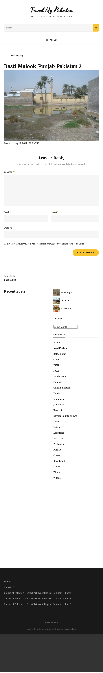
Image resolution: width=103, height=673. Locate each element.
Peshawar (58, 444)
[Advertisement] (51, 653)
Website (8, 228)
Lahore (57, 421)
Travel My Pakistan (51, 10)
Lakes (56, 427)
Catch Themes (71, 629)
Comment (9, 172)
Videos (57, 478)
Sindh (56, 466)
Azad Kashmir (61, 348)
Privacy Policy (51, 622)
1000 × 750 (33, 143)
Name (7, 212)
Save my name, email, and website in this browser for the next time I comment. (45, 244)
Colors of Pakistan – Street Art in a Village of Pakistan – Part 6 (37, 598)
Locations (58, 432)
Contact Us (10, 587)
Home (7, 581)
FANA (56, 365)
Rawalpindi (59, 461)
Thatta (56, 472)
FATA (56, 370)
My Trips (58, 438)
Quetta (56, 455)
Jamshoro (58, 404)
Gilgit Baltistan (61, 387)
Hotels (56, 393)
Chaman (65, 300)
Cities (56, 359)
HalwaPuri (66, 308)
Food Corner (60, 376)
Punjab (57, 449)
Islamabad (59, 399)
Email (55, 212)
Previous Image (18, 55)
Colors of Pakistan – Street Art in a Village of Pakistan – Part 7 (37, 604)
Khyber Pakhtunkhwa (65, 416)
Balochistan (59, 354)
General (57, 382)
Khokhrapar (67, 292)
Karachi (57, 410)
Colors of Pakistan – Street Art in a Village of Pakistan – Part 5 (37, 593)
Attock (56, 342)
